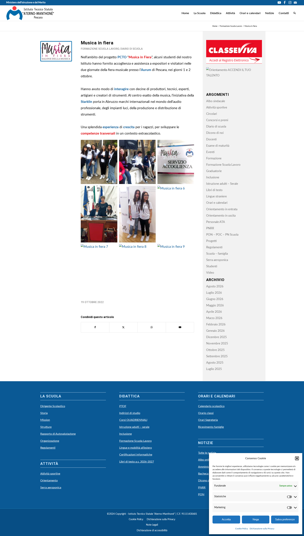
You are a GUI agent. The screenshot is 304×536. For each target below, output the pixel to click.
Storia (44, 413)
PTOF (122, 406)
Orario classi (206, 413)
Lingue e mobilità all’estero (135, 447)
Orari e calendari (216, 202)
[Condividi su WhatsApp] (152, 327)
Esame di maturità (217, 145)
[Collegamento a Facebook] (284, 2)
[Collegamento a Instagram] (289, 2)
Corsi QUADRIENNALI (133, 420)
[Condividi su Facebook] (95, 327)
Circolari (211, 113)
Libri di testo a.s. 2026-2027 (136, 461)
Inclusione (212, 177)
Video (210, 272)
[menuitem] (185, 13)
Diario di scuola (131, 48)
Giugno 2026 (214, 299)
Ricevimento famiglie (211, 427)
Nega (256, 519)
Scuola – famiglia (217, 253)
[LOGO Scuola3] (30, 13)
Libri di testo (214, 190)
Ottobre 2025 (215, 349)
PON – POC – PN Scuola (222, 234)
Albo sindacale (215, 101)
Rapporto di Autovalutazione (58, 433)
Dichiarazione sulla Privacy (262, 529)
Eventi (210, 152)
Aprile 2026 (214, 311)
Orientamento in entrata (221, 209)
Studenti (211, 266)
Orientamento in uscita (221, 215)
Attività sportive (216, 107)
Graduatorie (214, 171)
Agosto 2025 (214, 362)
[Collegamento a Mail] (295, 2)
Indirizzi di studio (129, 413)
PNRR (210, 228)
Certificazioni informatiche (135, 454)
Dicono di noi (215, 132)
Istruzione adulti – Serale (222, 183)
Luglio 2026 (214, 292)
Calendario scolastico (211, 406)
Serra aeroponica (217, 259)
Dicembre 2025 (216, 337)
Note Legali (152, 525)
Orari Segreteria (208, 420)
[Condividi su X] (123, 327)
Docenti (211, 139)
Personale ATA (215, 221)
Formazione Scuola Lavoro (100, 48)
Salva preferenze (285, 519)
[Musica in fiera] (56, 57)
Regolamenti (214, 247)
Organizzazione (49, 441)
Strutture (46, 427)
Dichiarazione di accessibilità (152, 530)
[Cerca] (294, 13)
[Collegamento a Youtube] (279, 2)
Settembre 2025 (217, 356)
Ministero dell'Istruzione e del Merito (26, 2)
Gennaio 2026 (215, 330)
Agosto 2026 (214, 286)
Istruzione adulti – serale (134, 427)
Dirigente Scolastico (52, 406)
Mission (45, 420)
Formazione (213, 158)
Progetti (211, 240)
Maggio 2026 (215, 305)
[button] (297, 458)
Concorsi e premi (217, 120)
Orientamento (49, 480)
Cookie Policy (241, 529)
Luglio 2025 (214, 368)
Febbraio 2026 (216, 324)
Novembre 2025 (217, 343)
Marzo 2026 (214, 318)
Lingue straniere (216, 196)
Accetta (226, 519)
